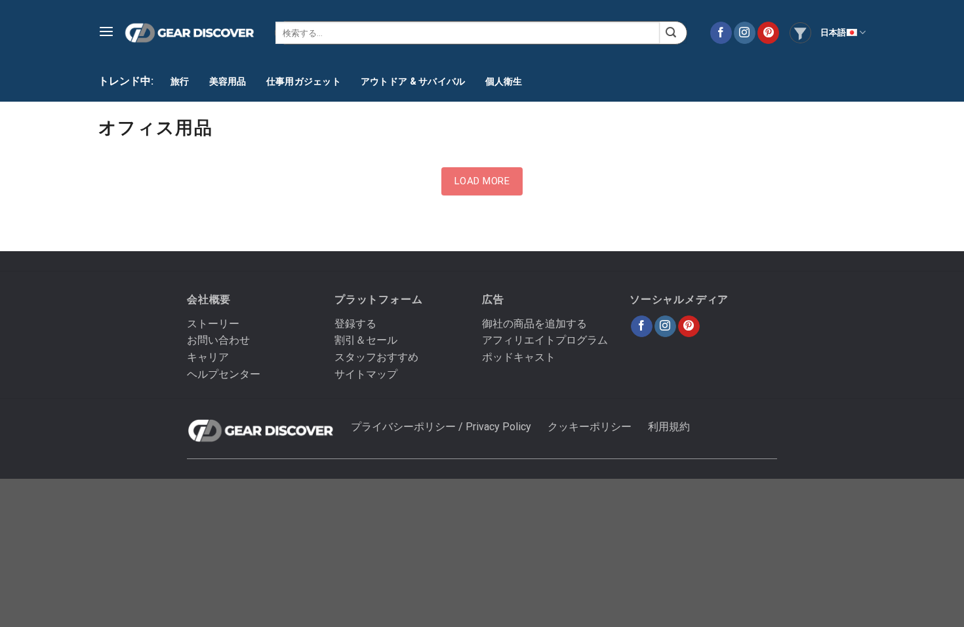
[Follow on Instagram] (744, 33)
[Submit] (673, 33)
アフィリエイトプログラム (545, 340)
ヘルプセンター (223, 374)
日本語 (833, 32)
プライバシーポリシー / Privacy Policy (441, 426)
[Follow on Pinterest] (768, 33)
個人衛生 (504, 81)
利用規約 (669, 426)
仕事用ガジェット (303, 81)
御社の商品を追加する (534, 323)
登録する (355, 323)
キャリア (208, 357)
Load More (482, 181)
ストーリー (213, 323)
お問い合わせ (218, 340)
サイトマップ (365, 374)
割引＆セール (365, 340)
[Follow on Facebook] (721, 33)
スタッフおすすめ (376, 357)
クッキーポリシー (590, 426)
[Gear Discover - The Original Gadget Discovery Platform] (189, 33)
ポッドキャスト (518, 357)
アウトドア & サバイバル (413, 81)
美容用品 (228, 81)
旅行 (180, 81)
